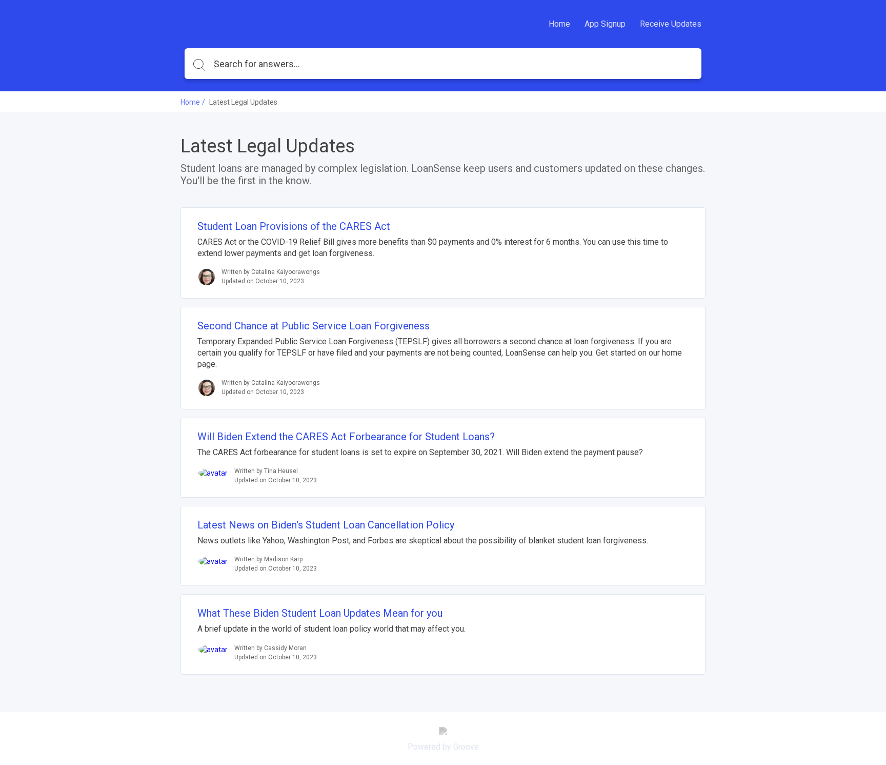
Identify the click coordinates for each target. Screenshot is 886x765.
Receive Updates (670, 24)
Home (559, 24)
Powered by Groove (443, 747)
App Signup (605, 24)
